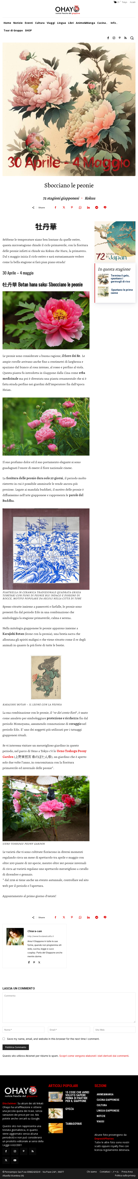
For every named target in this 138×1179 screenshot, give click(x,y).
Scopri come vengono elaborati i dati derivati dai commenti (93, 1055)
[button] (131, 37)
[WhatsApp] (80, 207)
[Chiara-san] (15, 946)
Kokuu (90, 198)
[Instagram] (114, 38)
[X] (63, 207)
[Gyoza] (56, 1113)
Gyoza (69, 1109)
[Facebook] (108, 38)
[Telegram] (96, 207)
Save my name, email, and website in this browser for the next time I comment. (53, 1038)
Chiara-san (34, 931)
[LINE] (105, 207)
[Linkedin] (88, 207)
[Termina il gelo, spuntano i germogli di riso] (103, 279)
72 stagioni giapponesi (61, 198)
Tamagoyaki (73, 1123)
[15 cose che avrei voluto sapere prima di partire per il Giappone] (56, 1097)
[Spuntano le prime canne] (103, 292)
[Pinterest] (120, 38)
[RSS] (125, 38)
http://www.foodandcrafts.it (40, 936)
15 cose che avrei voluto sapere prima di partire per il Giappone (77, 1097)
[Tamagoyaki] (56, 1128)
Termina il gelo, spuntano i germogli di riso (120, 278)
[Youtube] (14, 1160)
